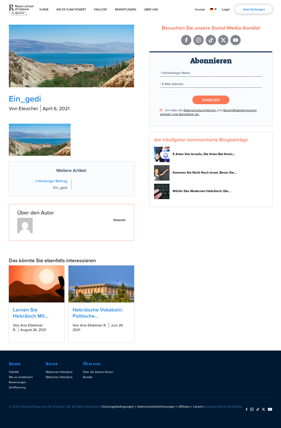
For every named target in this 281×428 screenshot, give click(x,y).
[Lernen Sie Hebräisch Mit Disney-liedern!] (36, 283)
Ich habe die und (208, 112)
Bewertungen (125, 9)
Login (226, 9)
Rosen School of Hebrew (21, 9)
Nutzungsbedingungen (118, 406)
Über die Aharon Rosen (98, 372)
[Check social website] (246, 410)
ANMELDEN (211, 100)
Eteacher (120, 220)
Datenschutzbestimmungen (156, 406)
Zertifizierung (17, 387)
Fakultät (100, 9)
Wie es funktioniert (71, 9)
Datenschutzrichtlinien (200, 110)
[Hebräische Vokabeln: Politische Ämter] (101, 283)
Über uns (92, 363)
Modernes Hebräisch (59, 372)
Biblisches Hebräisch (59, 377)
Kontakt (200, 9)
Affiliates (184, 406)
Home (15, 363)
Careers (198, 406)
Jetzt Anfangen (254, 9)
